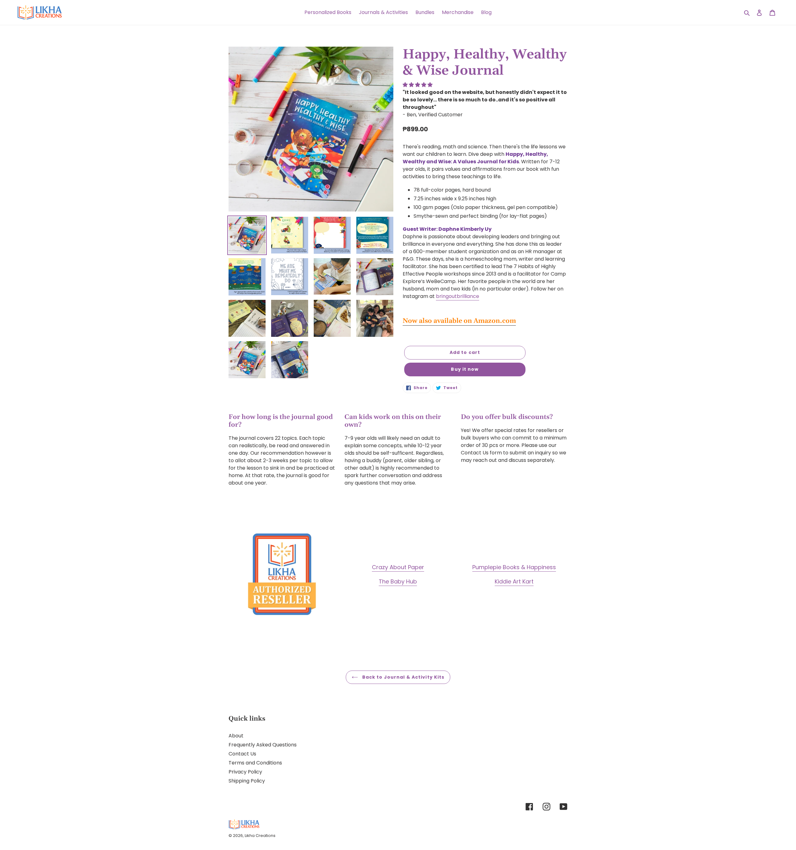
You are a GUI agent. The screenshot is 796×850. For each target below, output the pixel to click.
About (236, 735)
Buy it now (465, 369)
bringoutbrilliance (457, 296)
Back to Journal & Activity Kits (403, 677)
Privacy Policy (245, 771)
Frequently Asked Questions (263, 744)
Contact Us (242, 753)
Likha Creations (260, 835)
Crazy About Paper (398, 567)
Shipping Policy (247, 780)
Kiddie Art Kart (514, 581)
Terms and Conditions (255, 762)
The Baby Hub (398, 581)
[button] (418, 84)
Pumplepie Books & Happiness (514, 567)
